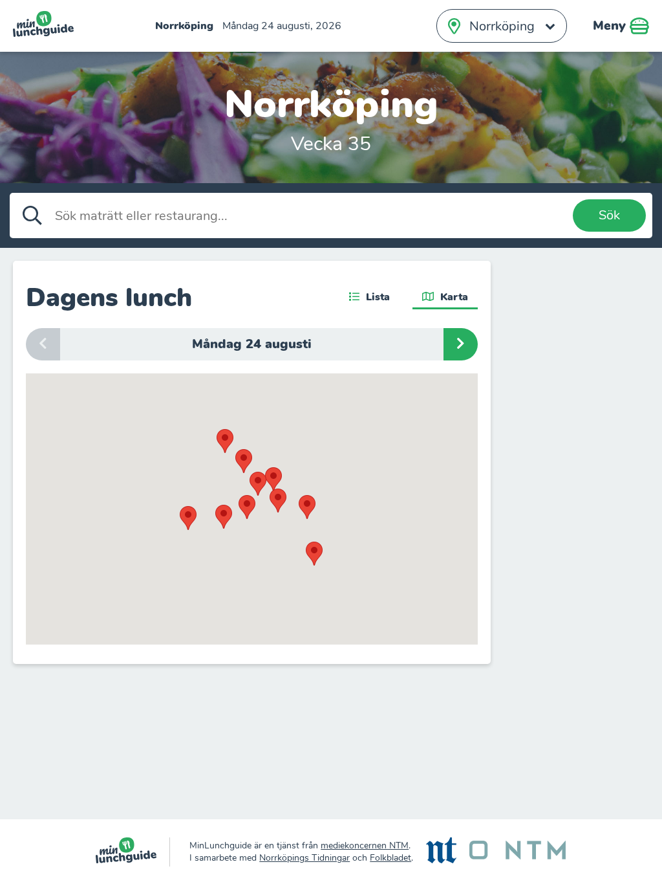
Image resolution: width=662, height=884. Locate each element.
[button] (273, 479)
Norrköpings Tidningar (304, 858)
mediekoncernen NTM (365, 845)
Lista (376, 297)
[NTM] (517, 852)
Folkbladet (390, 858)
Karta (452, 297)
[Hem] (133, 852)
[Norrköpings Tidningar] (441, 852)
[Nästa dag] (460, 344)
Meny (611, 25)
